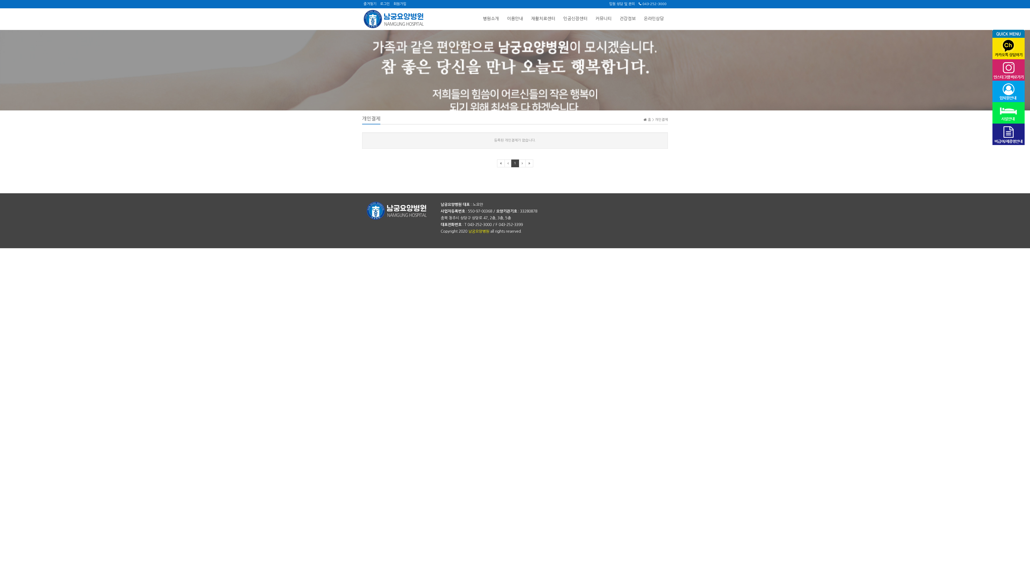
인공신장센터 (575, 18)
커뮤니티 (603, 18)
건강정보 (628, 18)
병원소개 (491, 18)
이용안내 (515, 18)
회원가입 (399, 4)
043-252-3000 (654, 4)
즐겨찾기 (369, 4)
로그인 (385, 4)
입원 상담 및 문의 (622, 4)
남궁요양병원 (478, 231)
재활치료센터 (543, 18)
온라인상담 (654, 18)
